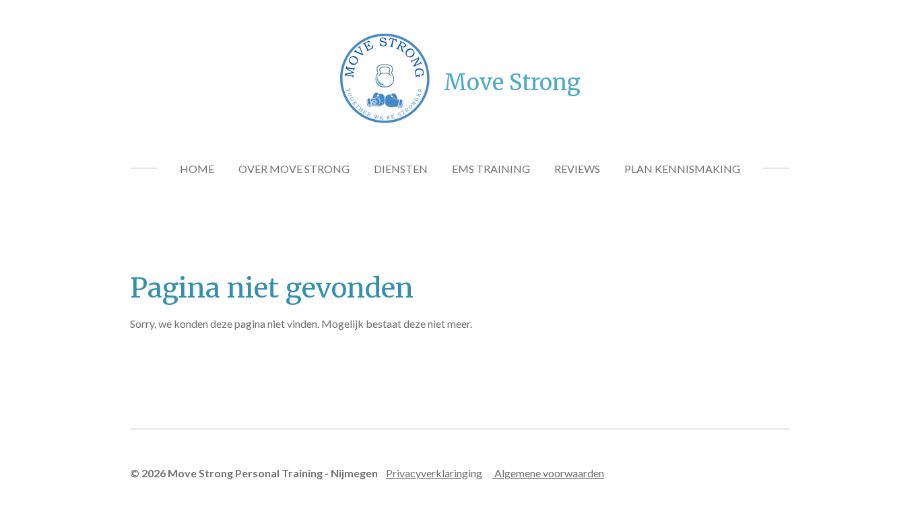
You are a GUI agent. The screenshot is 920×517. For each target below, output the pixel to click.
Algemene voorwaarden (548, 473)
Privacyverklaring (427, 473)
